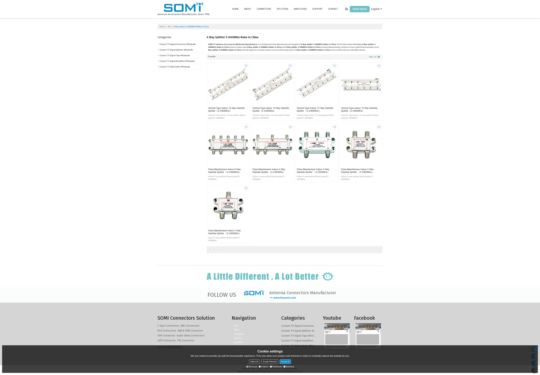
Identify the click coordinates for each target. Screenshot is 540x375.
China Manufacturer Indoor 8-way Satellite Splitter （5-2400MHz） (224, 170)
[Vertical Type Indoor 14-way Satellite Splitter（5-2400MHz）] (272, 84)
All (169, 26)
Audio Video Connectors (191, 335)
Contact (333, 9)
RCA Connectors (167, 330)
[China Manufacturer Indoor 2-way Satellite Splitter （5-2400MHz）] (228, 206)
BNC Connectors (190, 325)
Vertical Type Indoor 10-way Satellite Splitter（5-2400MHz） (359, 109)
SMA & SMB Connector (190, 330)
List (375, 56)
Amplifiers (300, 9)
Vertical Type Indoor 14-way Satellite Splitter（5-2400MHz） (270, 109)
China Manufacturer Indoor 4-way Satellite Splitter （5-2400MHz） (313, 170)
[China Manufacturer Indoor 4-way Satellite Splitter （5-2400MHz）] (317, 145)
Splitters (282, 9)
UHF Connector (166, 335)
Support (317, 9)
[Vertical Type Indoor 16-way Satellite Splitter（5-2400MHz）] (228, 84)
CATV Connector (167, 340)
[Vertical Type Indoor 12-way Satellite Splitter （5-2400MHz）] (317, 84)
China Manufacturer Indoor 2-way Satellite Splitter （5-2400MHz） (224, 232)
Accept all (285, 361)
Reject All (254, 361)
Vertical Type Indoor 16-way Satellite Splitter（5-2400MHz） (226, 109)
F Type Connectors (168, 325)
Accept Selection (270, 361)
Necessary (253, 367)
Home (235, 9)
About (247, 9)
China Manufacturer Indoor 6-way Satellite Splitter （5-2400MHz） (268, 170)
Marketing (290, 367)
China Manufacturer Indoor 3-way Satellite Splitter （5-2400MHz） (357, 170)
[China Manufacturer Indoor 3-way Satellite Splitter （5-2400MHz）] (361, 145)
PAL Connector (185, 340)
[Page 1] (210, 250)
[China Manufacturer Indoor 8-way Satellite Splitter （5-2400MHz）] (228, 145)
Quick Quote (360, 9)
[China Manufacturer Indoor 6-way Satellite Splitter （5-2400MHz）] (272, 145)
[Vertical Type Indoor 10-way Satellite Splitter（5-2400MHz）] (361, 84)
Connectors (264, 9)
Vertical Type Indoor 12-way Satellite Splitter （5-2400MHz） (315, 109)
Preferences (277, 367)
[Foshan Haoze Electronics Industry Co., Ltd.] (183, 7)
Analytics (265, 367)
